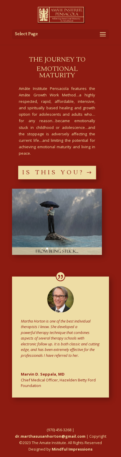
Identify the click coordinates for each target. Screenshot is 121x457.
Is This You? (53, 172)
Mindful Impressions (72, 449)
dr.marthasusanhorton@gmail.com (50, 436)
